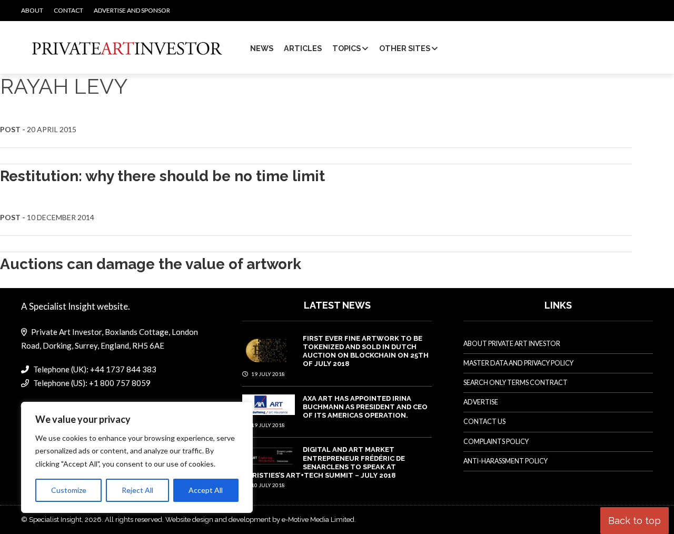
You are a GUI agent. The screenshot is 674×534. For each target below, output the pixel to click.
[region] (137, 457)
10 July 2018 (267, 485)
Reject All (137, 490)
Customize (68, 490)
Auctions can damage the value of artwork (150, 264)
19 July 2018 (267, 374)
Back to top (634, 520)
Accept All (206, 490)
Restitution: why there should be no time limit (162, 176)
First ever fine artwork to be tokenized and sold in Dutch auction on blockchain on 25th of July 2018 (366, 351)
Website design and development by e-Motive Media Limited (259, 519)
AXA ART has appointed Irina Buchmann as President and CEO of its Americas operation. (365, 407)
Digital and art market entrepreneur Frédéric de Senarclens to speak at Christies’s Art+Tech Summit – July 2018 (323, 462)
